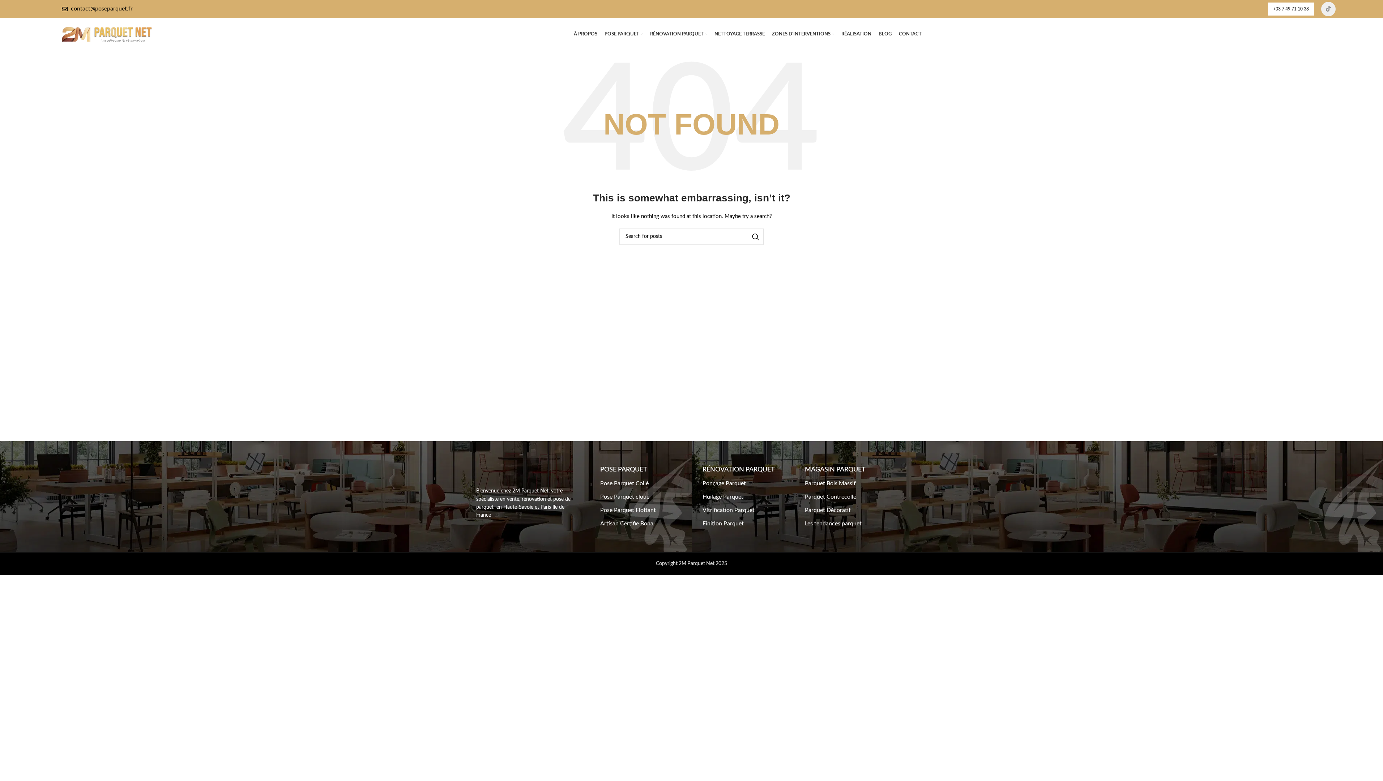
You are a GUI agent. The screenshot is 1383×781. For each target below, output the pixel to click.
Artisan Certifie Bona (626, 523)
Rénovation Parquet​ (739, 469)
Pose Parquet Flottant (628, 510)
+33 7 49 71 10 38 (1291, 9)
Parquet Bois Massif (830, 483)
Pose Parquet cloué (624, 497)
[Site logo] (107, 34)
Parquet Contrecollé (830, 497)
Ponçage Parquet (724, 483)
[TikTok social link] (1328, 9)
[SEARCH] (755, 237)
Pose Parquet (623, 469)
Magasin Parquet (835, 469)
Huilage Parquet (723, 497)
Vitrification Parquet (729, 510)
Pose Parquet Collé (624, 483)
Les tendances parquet (833, 523)
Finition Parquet (723, 523)
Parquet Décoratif (828, 510)
